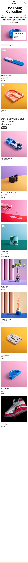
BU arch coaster (5, 354)
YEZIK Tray (3, 110)
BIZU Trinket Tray (5, 388)
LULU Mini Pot (4, 251)
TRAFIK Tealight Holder (6, 158)
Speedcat (3, 423)
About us (4, 127)
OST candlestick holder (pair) (8, 192)
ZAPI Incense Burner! (6, 75)
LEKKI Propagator (5, 286)
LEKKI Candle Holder (6, 319)
